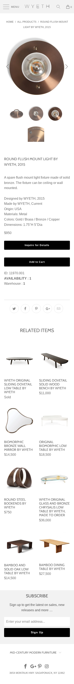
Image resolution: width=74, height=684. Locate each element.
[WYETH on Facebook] (26, 667)
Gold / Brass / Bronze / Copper (37, 219)
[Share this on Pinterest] (36, 308)
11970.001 (16, 273)
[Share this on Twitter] (14, 308)
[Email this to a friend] (58, 308)
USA (18, 209)
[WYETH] (37, 6)
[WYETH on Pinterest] (40, 667)
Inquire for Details (37, 245)
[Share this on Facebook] (25, 308)
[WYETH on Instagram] (47, 667)
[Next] (66, 66)
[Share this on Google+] (47, 308)
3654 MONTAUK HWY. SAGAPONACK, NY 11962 (37, 673)
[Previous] (8, 66)
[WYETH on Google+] (33, 667)
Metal (23, 214)
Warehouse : (14, 283)
